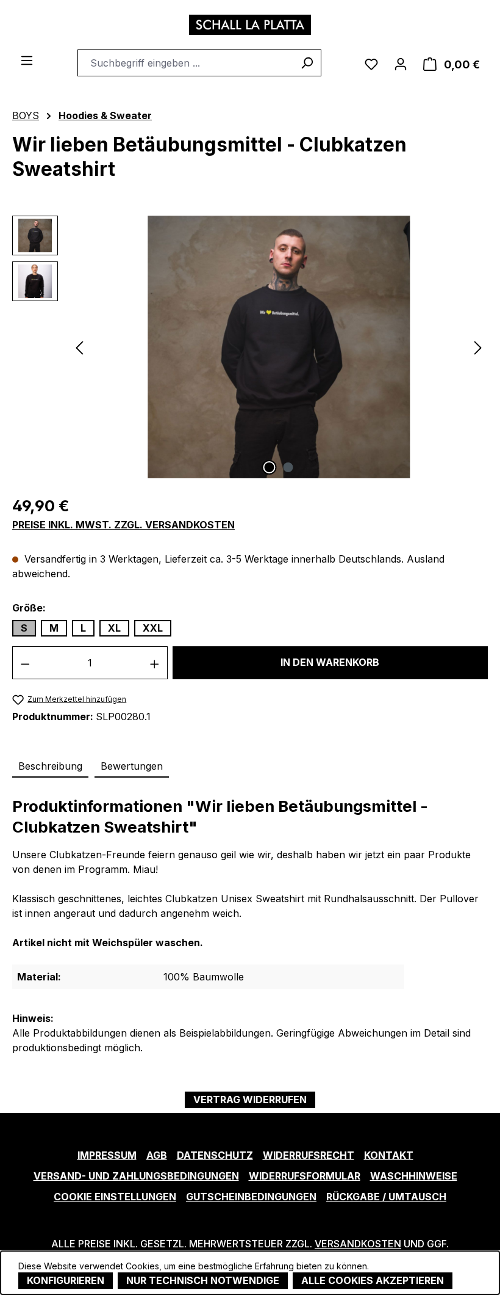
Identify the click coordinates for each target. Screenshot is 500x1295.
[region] (250, 347)
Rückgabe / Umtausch (386, 1197)
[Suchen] (307, 62)
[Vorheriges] (79, 347)
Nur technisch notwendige (202, 1280)
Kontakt (388, 1155)
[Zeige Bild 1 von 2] (269, 467)
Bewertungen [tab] (132, 766)
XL (114, 628)
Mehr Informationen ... (414, 1263)
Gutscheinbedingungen (251, 1197)
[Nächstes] (478, 347)
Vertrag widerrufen (250, 1099)
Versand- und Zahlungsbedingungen (136, 1176)
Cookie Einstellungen (115, 1197)
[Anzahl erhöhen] (155, 662)
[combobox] (185, 62)
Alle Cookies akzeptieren (372, 1280)
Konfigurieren (65, 1280)
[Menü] (26, 59)
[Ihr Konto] (400, 63)
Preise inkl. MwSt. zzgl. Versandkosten (123, 525)
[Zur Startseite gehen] (250, 25)
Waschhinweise (413, 1176)
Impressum (107, 1155)
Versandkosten (358, 1244)
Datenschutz (215, 1155)
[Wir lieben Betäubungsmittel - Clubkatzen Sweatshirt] (279, 347)
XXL (153, 628)
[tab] (50, 767)
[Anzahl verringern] (25, 662)
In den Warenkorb (329, 662)
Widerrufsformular (304, 1176)
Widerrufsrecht (308, 1155)
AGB (156, 1155)
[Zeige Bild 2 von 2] (288, 467)
